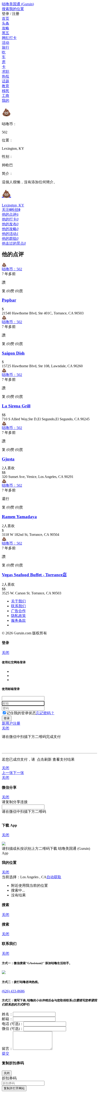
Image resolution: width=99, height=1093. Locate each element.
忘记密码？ (45, 713)
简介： (7, 173)
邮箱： (7, 1019)
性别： (7, 156)
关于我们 (18, 601)
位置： (7, 140)
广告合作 (18, 611)
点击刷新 (44, 759)
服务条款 (18, 620)
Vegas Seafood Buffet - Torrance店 (34, 574)
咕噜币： (9, 124)
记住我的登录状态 (21, 713)
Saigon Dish (13, 353)
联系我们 (18, 606)
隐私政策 (18, 616)
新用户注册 (11, 723)
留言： (7, 1049)
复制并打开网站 (14, 1088)
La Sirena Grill (16, 406)
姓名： (7, 1014)
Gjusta (8, 459)
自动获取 (54, 877)
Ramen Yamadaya (19, 516)
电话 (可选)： (12, 1024)
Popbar (9, 300)
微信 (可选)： (12, 1029)
